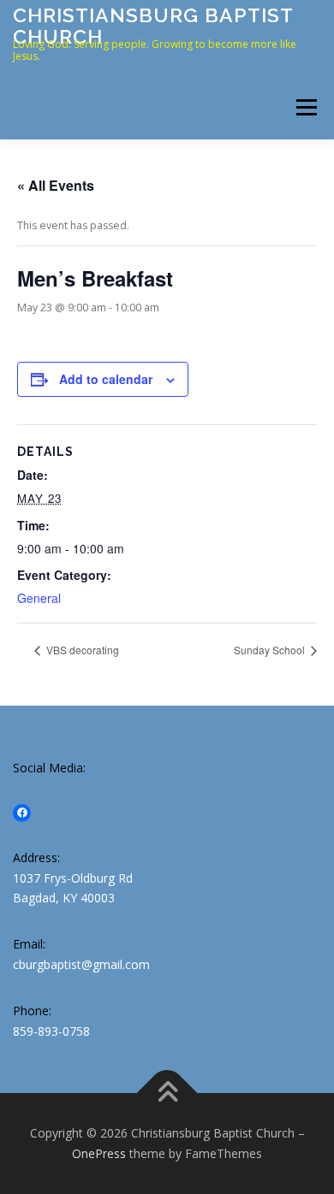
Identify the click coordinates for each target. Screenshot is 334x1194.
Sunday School (270, 649)
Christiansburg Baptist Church (153, 25)
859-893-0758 (51, 1031)
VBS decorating (81, 649)
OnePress (99, 1153)
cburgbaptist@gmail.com (81, 964)
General (39, 597)
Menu (305, 107)
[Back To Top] (167, 1093)
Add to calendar (105, 378)
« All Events (55, 185)
